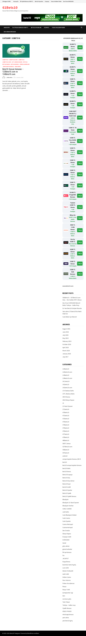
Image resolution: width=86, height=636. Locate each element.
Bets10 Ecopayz (67, 475)
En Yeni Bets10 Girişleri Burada (72, 308)
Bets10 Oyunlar (67, 490)
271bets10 (65, 409)
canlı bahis (65, 512)
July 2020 (65, 335)
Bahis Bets (9, 77)
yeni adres (18, 66)
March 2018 (66, 351)
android (64, 456)
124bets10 (21, 59)
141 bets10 (65, 381)
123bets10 (5, 59)
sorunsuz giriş (66, 599)
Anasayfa (15, 1)
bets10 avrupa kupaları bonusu (71, 465)
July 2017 (65, 357)
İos (63, 555)
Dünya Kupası (66, 534)
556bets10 (65, 450)
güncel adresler (24, 64)
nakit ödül (65, 574)
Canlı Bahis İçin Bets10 (69, 317)
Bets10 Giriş (66, 478)
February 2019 (66, 341)
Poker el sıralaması (68, 583)
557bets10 (65, 453)
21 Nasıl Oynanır (67, 406)
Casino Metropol (67, 524)
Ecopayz (47, 1)
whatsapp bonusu (8, 66)
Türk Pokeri (66, 602)
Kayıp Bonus (66, 562)
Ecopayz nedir (66, 537)
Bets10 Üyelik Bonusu (69, 496)
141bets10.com (67, 388)
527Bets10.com (67, 447)
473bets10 (65, 422)
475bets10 (65, 428)
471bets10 (65, 415)
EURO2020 (65, 540)
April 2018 (65, 347)
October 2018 (66, 344)
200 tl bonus (66, 397)
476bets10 (65, 431)
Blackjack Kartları (67, 506)
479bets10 (65, 437)
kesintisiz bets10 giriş (69, 565)
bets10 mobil (66, 487)
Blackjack (65, 499)
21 (63, 403)
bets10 (25, 62)
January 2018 (66, 354)
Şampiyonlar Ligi (67, 593)
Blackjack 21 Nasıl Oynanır (70, 503)
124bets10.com (6, 62)
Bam (37, 633)
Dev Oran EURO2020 (68, 1)
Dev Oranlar (66, 530)
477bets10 (65, 434)
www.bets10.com (67, 286)
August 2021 (66, 329)
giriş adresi (65, 546)
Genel (64, 543)
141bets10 (65, 384)
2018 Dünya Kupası (68, 400)
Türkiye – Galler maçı (69, 605)
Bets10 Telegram (15, 633)
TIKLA (80, 59)
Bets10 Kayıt (66, 484)
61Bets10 (9, 7)
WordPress (30, 633)
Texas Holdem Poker (56, 1)
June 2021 (65, 332)
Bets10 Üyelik (66, 493)
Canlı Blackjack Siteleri (69, 515)
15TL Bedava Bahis (68, 394)
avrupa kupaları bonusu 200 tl (71, 459)
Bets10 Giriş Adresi (68, 481)
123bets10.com (13, 59)
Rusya (64, 586)
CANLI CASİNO (67, 509)
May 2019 (65, 338)
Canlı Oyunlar (66, 521)
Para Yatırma (66, 580)
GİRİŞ (80, 47)
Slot (63, 596)
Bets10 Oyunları (39, 1)
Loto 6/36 (65, 568)
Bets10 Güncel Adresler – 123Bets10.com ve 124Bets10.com (13, 71)
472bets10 (65, 419)
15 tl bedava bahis (17, 62)
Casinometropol (67, 527)
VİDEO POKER (66, 611)
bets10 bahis (6, 64)
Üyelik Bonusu (66, 608)
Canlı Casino (66, 518)
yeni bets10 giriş (67, 621)
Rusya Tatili (66, 590)
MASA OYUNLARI (67, 571)
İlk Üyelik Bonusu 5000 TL (26, 1)
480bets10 (65, 440)
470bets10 (65, 412)
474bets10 (65, 425)
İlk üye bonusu (66, 552)
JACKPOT (65, 558)
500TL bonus (66, 443)
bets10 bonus (15, 64)
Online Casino (66, 577)
